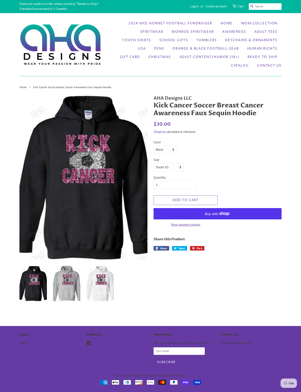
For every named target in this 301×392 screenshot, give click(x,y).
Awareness (234, 32)
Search (23, 343)
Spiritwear (151, 32)
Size (156, 160)
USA (142, 48)
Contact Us (269, 65)
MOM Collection (259, 23)
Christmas (159, 57)
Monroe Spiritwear (193, 32)
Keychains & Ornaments (251, 40)
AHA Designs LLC (149, 375)
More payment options (185, 225)
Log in (194, 6)
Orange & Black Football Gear (205, 48)
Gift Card (130, 57)
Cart (241, 6)
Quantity (159, 177)
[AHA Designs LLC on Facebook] (89, 344)
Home (227, 23)
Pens (159, 48)
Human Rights (262, 48)
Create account (216, 6)
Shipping (159, 132)
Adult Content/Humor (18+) (209, 57)
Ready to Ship (262, 57)
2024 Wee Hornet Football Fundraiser (170, 23)
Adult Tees (265, 32)
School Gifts (173, 40)
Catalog (240, 65)
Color (157, 142)
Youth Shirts (136, 40)
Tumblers (206, 40)
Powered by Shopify (173, 375)
